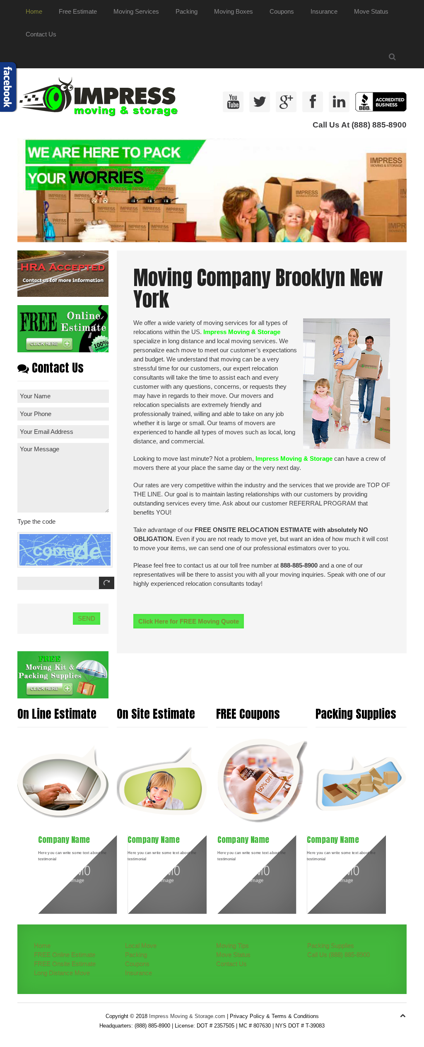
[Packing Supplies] (361, 780)
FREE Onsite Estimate (65, 963)
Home (34, 11)
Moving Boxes (233, 11)
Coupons (282, 11)
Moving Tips (232, 945)
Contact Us (41, 34)
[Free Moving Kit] (62, 674)
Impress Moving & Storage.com (187, 1016)
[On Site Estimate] (162, 780)
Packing (187, 11)
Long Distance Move (62, 972)
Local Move (141, 945)
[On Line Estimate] (62, 780)
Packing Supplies (330, 945)
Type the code (36, 521)
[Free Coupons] (261, 780)
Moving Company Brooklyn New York (258, 288)
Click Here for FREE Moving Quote (188, 621)
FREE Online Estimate (64, 954)
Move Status (371, 11)
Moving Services (136, 11)
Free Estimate (78, 11)
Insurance (324, 11)
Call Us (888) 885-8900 (338, 954)
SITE (229, 529)
